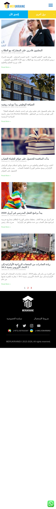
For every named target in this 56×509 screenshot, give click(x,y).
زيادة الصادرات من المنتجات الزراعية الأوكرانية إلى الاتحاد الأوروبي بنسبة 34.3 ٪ (25, 266)
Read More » (6, 67)
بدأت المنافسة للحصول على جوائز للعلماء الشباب (25, 158)
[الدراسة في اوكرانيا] (39, 326)
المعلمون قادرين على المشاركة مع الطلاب (21, 50)
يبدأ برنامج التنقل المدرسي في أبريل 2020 (21, 213)
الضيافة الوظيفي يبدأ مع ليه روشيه (17, 104)
